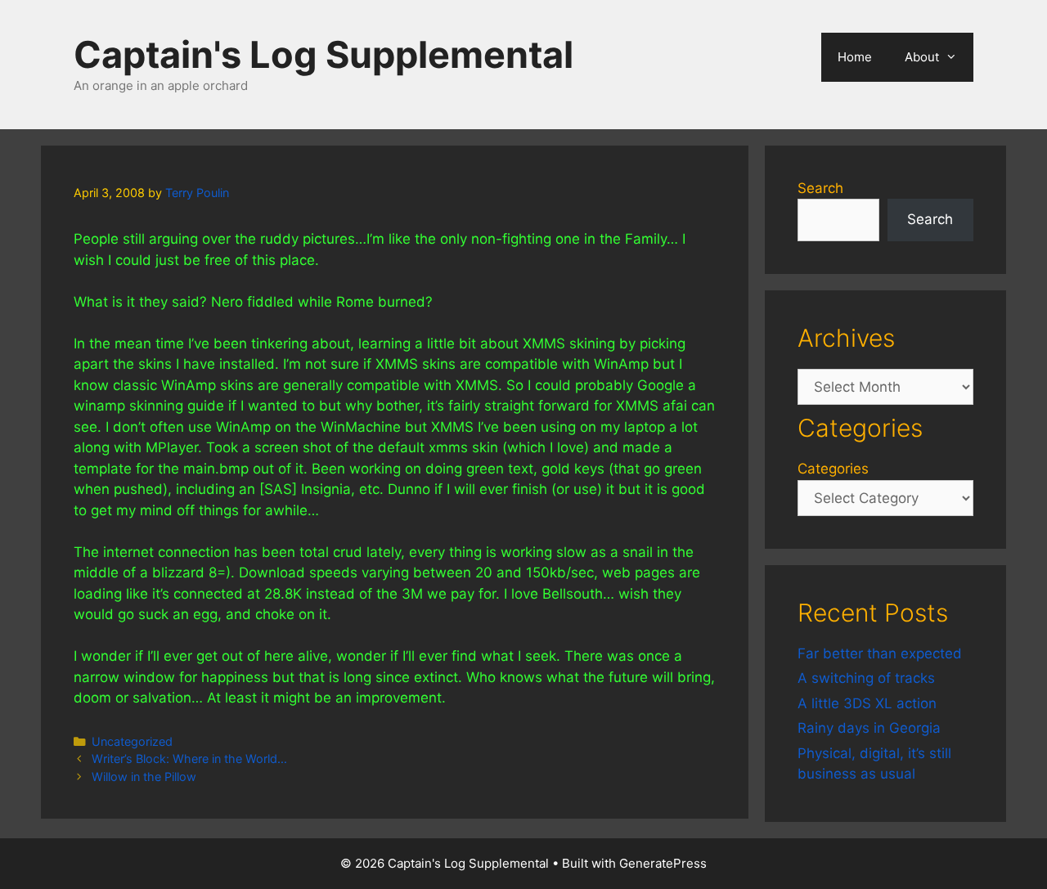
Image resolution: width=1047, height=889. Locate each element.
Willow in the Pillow (144, 776)
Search (820, 188)
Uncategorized (132, 741)
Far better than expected (880, 653)
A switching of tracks (866, 678)
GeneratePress (663, 863)
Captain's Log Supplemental (323, 54)
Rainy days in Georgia (869, 728)
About (922, 57)
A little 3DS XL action (867, 703)
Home (855, 57)
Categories (833, 468)
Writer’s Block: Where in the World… (189, 759)
